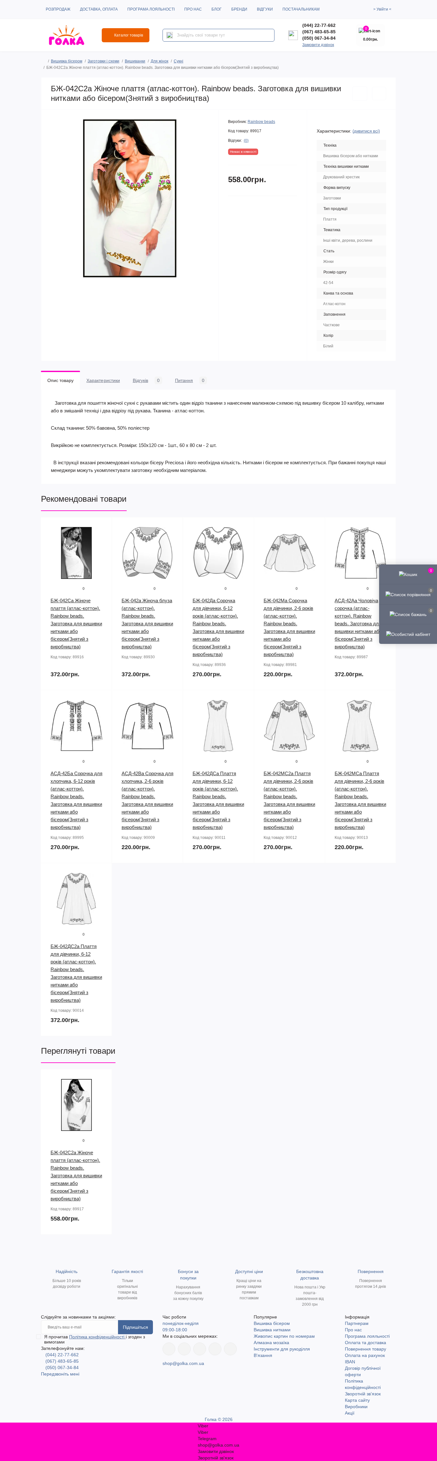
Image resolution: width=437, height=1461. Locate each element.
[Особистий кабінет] (408, 634)
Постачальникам (301, 9)
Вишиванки (135, 61)
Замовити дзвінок (318, 45)
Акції (349, 1413)
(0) (246, 140)
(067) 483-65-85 (319, 31)
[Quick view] (102, 527)
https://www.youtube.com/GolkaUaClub (199, 1349)
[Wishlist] (102, 539)
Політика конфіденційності (97, 1336)
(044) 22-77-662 (319, 25)
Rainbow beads (261, 121)
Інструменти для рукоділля (282, 1348)
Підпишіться (135, 1327)
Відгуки (265, 9)
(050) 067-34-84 (319, 38)
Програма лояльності (151, 9)
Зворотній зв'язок (363, 1393)
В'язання (263, 1355)
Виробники (356, 1406)
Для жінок (159, 61)
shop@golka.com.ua (183, 1363)
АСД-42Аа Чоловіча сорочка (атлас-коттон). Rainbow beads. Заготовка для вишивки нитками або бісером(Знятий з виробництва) (358, 623)
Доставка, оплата (99, 9)
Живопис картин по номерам (284, 1336)
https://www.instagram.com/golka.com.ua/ (184, 1349)
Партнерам (357, 1323)
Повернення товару (365, 1348)
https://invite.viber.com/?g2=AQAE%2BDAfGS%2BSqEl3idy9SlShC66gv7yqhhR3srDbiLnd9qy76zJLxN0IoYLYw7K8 (215, 1349)
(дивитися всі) (366, 131)
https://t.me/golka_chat (230, 1349)
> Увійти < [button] (382, 9)
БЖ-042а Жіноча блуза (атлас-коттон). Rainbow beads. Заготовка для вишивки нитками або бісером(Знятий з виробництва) (147, 623)
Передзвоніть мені (60, 1373)
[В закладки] (359, 93)
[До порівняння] (379, 93)
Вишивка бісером (66, 61)
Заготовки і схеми (103, 61)
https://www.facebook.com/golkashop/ (169, 1349)
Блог (216, 9)
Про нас (193, 9)
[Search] (170, 35)
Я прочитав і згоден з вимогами (94, 1339)
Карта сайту (357, 1400)
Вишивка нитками (272, 1329)
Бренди (239, 9)
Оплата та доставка (365, 1342)
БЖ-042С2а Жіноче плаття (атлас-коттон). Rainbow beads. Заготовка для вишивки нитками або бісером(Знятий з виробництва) (76, 1175)
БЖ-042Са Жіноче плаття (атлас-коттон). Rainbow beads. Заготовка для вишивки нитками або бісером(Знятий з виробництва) (76, 623)
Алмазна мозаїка (271, 1342)
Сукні (178, 61)
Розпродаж (58, 9)
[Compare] (102, 551)
